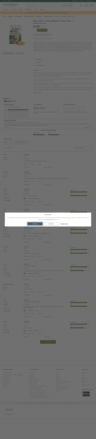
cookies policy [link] (47, 219)
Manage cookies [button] (64, 223)
